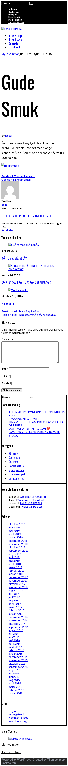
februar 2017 (16, 610)
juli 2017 (14, 593)
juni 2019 (14, 527)
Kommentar (7, 339)
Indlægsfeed (16, 714)
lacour (9, 135)
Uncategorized (16, 478)
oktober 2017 (17, 583)
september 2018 (18, 550)
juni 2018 (14, 557)
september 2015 (18, 666)
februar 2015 (16, 690)
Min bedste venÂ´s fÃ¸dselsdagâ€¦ (29, 314)
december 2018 (18, 540)
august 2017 (16, 590)
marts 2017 (15, 607)
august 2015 (16, 670)
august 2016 (16, 630)
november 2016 (18, 620)
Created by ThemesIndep (49, 759)
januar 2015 (16, 693)
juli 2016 (14, 633)
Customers (13, 12)
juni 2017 (14, 597)
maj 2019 (14, 530)
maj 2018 (14, 560)
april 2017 (15, 603)
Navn (4, 369)
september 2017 (18, 587)
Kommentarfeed (18, 717)
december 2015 (18, 656)
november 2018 (18, 544)
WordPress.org (18, 721)
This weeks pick (16, 22)
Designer (12, 14)
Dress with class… (11, 752)
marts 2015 (15, 686)
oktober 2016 (17, 623)
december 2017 (18, 577)
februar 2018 (16, 570)
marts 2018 (15, 567)
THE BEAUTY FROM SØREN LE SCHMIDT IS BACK (26, 216)
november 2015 (18, 660)
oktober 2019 (17, 524)
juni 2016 (14, 636)
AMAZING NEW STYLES (24, 418)
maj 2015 (14, 680)
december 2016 (18, 617)
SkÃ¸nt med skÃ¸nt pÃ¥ (14, 258)
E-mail (5, 376)
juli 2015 (14, 673)
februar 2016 (16, 650)
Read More (8, 230)
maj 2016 (14, 640)
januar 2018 (16, 573)
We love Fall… (8, 304)
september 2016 (18, 627)
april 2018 (15, 563)
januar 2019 (16, 537)
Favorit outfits (15, 17)
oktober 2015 (17, 663)
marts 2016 (15, 646)
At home (12, 9)
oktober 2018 (17, 547)
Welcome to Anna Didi (33, 496)
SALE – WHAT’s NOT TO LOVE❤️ (29, 428)
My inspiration (15, 20)
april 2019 (15, 534)
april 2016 (15, 643)
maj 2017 (14, 600)
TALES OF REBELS (31, 503)
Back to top (8, 763)
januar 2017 (16, 613)
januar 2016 (16, 653)
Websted (6, 383)
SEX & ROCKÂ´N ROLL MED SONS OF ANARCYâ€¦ (26, 283)
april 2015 (15, 683)
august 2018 (16, 554)
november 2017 (18, 580)
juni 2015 (14, 676)
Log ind (13, 711)
